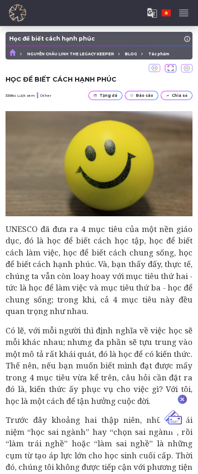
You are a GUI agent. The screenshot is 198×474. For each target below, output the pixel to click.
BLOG (131, 54)
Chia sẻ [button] (179, 95)
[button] (170, 68)
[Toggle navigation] (183, 13)
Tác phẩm (158, 54)
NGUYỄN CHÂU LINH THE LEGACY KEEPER (70, 54)
